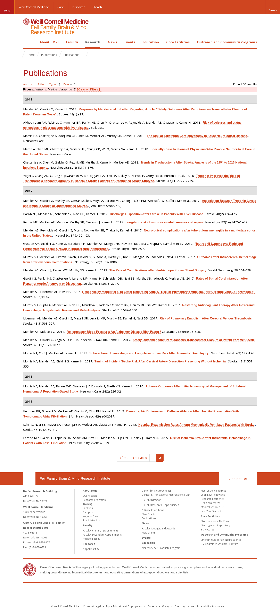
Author (28, 84)
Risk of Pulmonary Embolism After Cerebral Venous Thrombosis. (206, 318)
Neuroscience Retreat (213, 490)
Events (129, 42)
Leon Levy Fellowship (213, 494)
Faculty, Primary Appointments (100, 530)
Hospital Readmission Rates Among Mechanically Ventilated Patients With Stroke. (196, 424)
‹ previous (140, 458)
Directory (180, 606)
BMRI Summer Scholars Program (219, 544)
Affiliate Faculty (91, 538)
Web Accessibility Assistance (207, 606)
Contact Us (238, 479)
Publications (149, 518)
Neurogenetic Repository (215, 525)
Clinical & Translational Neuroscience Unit (166, 494)
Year (66, 84)
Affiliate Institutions (153, 510)
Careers (152, 606)
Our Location (29, 478)
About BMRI (49, 42)
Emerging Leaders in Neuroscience (221, 540)
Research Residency (212, 499)
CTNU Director (152, 500)
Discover (78, 7)
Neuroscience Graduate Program (161, 548)
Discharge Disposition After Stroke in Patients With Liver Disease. (157, 214)
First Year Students (211, 511)
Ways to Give (90, 516)
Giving (165, 606)
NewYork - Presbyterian (174, 591)
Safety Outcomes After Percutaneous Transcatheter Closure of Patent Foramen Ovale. (194, 340)
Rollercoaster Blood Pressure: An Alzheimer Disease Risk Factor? (114, 331)
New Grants (148, 514)
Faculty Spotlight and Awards (158, 528)
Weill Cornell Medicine (34, 7)
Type (52, 84)
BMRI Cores (207, 529)
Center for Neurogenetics (156, 490)
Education (151, 42)
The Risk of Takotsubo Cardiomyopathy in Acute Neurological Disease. (197, 136)
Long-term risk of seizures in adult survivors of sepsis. (164, 222)
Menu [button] (7, 10)
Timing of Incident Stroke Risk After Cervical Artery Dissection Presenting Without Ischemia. (160, 361)
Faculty (72, 42)
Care (60, 7)
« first (123, 458)
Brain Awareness (210, 503)
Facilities (88, 508)
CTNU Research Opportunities (161, 505)
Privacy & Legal (92, 606)
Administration (91, 520)
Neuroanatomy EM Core (215, 521)
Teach (97, 7)
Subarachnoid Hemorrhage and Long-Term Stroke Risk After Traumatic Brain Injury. (149, 353)
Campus (87, 512)
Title (41, 84)
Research (92, 42)
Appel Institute (91, 549)
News (112, 42)
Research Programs (94, 500)
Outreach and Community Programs (227, 42)
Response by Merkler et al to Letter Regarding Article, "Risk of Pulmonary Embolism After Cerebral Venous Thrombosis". (168, 291)
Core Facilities (178, 42)
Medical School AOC (212, 507)
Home (27, 42)
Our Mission (90, 496)
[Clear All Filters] (88, 89)
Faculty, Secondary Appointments (102, 534)
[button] (273, 7)
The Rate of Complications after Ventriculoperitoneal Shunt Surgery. (158, 270)
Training (87, 504)
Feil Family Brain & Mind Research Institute (75, 478)
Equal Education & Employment (124, 606)
